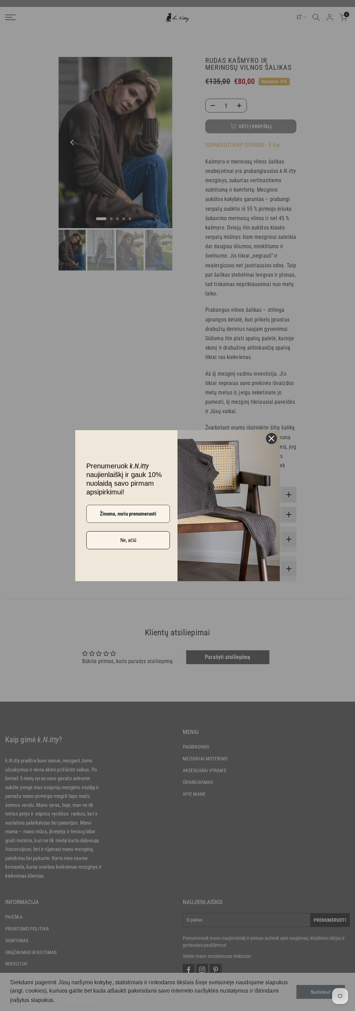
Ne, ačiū (128, 540)
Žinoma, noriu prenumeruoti (128, 514)
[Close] (271, 438)
